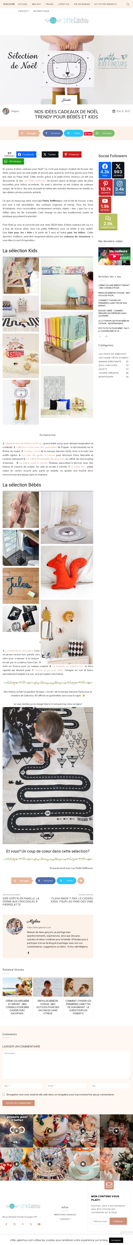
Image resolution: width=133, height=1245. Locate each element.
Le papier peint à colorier (33, 462)
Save (89, 133)
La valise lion (77, 466)
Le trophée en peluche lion (68, 666)
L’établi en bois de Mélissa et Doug (23, 443)
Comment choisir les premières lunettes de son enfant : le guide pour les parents (78, 1007)
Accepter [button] (116, 1240)
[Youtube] (39, 1224)
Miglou (15, 111)
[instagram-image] (16, 1130)
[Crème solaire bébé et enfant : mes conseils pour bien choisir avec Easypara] (17, 987)
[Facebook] (28, 952)
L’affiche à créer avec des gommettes (36, 447)
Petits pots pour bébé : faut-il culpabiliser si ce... (114, 329)
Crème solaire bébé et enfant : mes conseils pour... (114, 286)
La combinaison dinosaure (19, 650)
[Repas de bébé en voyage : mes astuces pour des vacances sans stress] (48, 987)
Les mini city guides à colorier (38, 455)
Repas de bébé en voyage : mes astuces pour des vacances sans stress (47, 1007)
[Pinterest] (22, 1224)
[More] (81, 880)
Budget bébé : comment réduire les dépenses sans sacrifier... (112, 313)
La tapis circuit (32, 451)
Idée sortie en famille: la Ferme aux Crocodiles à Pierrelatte (21, 901)
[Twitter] (31, 1224)
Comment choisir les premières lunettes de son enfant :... (112, 303)
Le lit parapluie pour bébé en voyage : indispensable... (113, 322)
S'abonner (118, 1221)
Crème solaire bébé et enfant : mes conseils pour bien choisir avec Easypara (17, 1007)
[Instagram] (14, 1224)
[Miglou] (6, 111)
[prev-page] (100, 336)
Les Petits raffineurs (35, 180)
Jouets (66, 100)
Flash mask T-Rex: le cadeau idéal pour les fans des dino (72, 900)
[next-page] (106, 336)
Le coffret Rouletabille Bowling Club (45, 459)
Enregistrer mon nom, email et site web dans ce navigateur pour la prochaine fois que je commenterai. (60, 1094)
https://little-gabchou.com (39, 927)
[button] (128, 4)
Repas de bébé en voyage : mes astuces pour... (114, 294)
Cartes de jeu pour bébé (49, 670)
